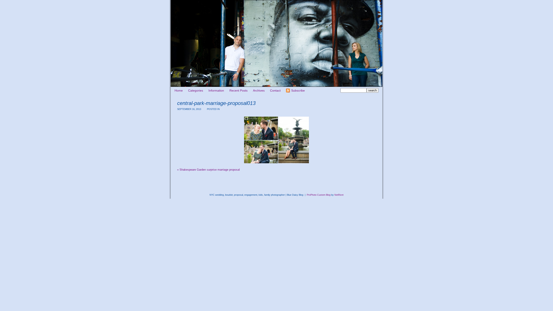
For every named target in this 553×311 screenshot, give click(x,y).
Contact (275, 90)
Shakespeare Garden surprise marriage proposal (208, 169)
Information (216, 90)
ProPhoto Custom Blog (319, 195)
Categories (195, 90)
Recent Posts (238, 90)
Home (179, 90)
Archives (259, 90)
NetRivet (338, 195)
